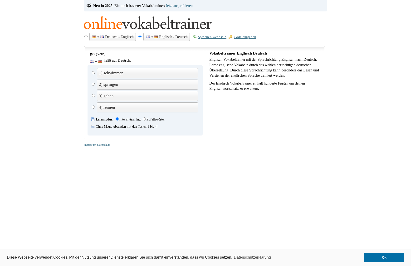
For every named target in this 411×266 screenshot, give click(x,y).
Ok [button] (384, 257)
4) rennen (107, 107)
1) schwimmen (111, 73)
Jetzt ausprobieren (179, 6)
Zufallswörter (156, 119)
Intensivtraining (130, 119)
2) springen (108, 84)
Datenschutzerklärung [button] (252, 257)
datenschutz (103, 144)
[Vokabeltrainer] (148, 31)
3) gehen (106, 96)
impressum (90, 144)
